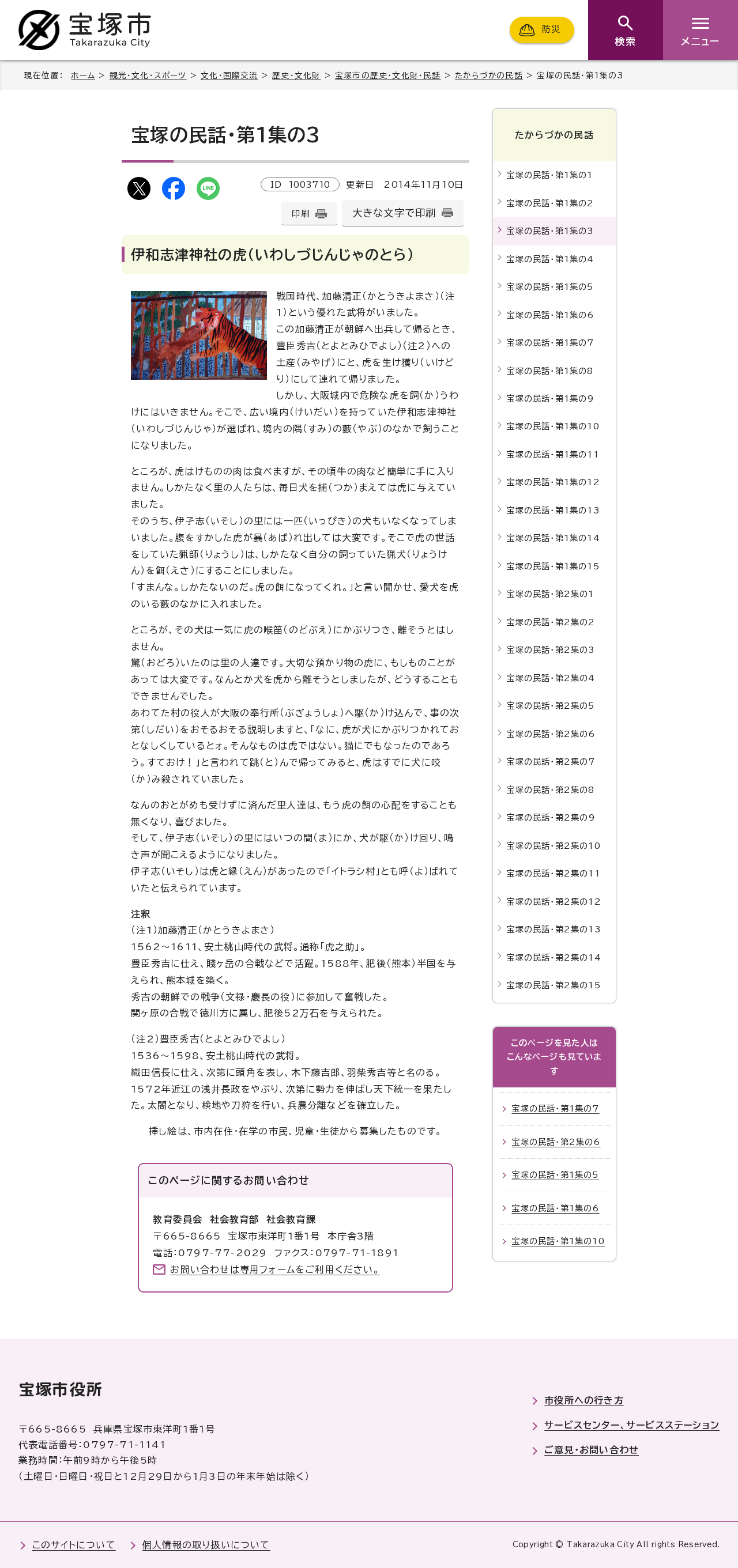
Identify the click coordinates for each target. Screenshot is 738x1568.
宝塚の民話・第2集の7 (550, 761)
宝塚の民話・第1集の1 (549, 175)
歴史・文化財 (296, 75)
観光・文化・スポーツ (148, 75)
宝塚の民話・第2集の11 (553, 873)
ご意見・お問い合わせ (591, 1449)
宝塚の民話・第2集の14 (553, 957)
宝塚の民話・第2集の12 (553, 901)
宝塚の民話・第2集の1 (550, 594)
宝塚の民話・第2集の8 (550, 789)
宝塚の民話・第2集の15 (553, 985)
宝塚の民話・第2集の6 (550, 734)
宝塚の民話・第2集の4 (550, 678)
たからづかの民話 (489, 75)
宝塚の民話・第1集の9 (550, 398)
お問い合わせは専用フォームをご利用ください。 (274, 1269)
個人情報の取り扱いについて (206, 1545)
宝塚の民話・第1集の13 (553, 510)
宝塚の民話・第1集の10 (552, 426)
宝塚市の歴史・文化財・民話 (388, 75)
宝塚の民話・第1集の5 (549, 286)
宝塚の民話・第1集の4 (550, 259)
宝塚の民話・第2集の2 (550, 622)
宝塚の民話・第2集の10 (553, 845)
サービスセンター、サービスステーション (632, 1425)
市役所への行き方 (584, 1400)
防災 (551, 29)
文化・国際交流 (229, 75)
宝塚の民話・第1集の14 (553, 538)
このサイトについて (74, 1545)
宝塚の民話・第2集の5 (550, 705)
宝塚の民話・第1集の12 (553, 482)
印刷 (300, 213)
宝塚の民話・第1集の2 (550, 203)
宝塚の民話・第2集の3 (550, 649)
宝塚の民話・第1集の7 (550, 342)
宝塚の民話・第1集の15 (552, 566)
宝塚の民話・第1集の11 (552, 454)
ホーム (83, 75)
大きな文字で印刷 (394, 213)
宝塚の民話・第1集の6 (550, 315)
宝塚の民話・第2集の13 (553, 929)
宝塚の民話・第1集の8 (549, 371)
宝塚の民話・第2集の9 (551, 817)
